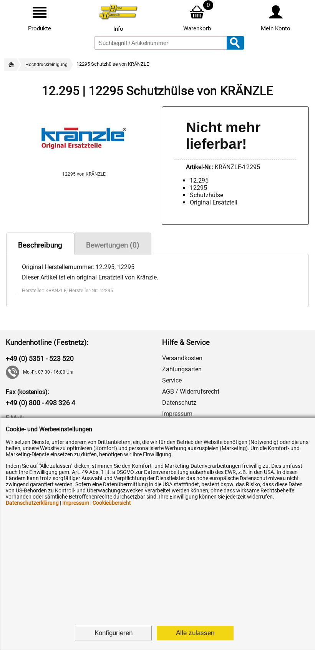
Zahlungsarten (182, 369)
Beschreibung (40, 245)
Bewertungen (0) (112, 245)
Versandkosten (182, 358)
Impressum (177, 413)
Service (172, 380)
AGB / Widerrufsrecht (190, 391)
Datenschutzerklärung (32, 503)
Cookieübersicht (112, 503)
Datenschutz (179, 402)
